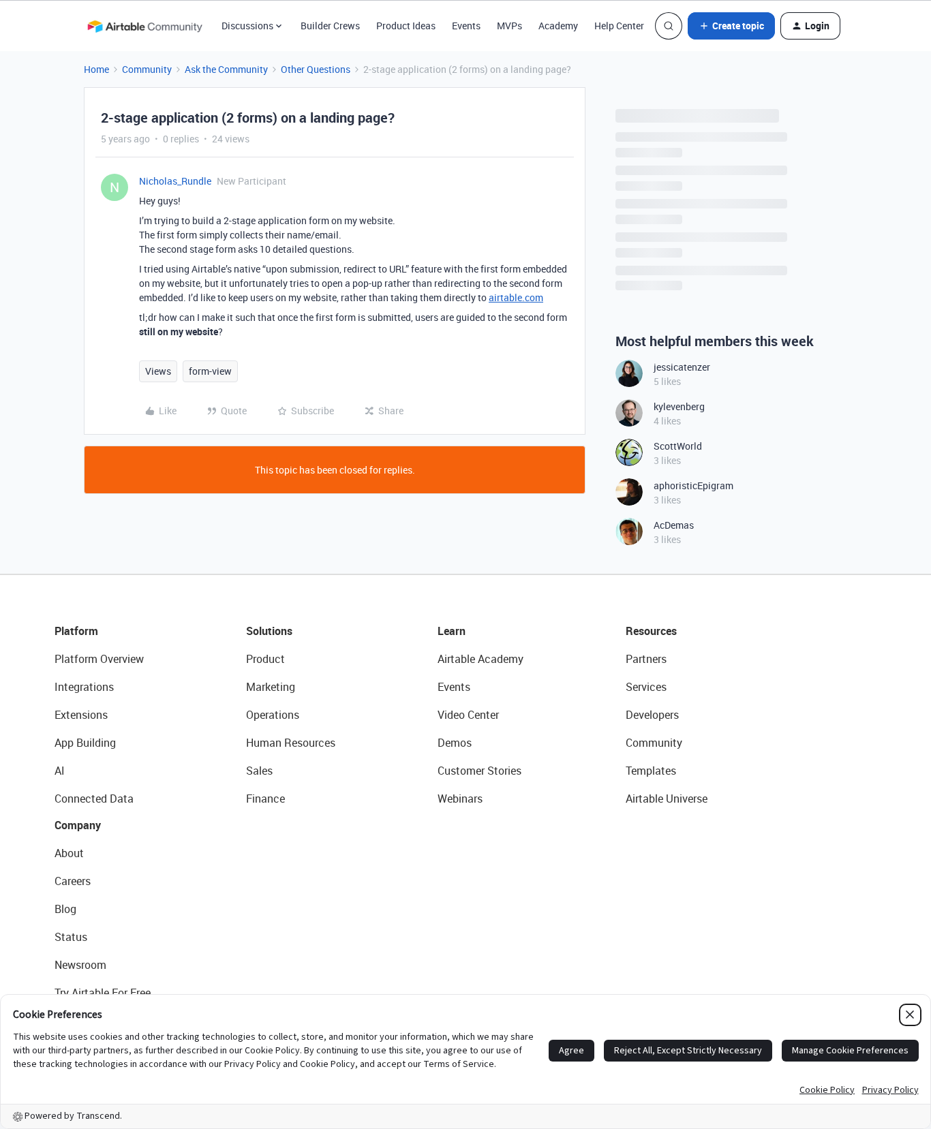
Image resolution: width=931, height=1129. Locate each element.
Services (646, 686)
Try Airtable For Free (103, 992)
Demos (455, 742)
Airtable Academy (480, 658)
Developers (652, 714)
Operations (272, 714)
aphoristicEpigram (693, 485)
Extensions (81, 714)
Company (78, 825)
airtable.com (516, 297)
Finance (265, 798)
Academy (558, 25)
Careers (73, 880)
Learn (452, 630)
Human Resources (290, 742)
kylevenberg (679, 406)
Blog (65, 908)
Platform (76, 630)
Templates (651, 770)
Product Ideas (406, 25)
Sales (259, 770)
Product (265, 658)
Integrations (84, 686)
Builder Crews (330, 25)
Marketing (270, 686)
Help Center (619, 25)
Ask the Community (226, 69)
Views (158, 371)
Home (96, 69)
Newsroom (80, 964)
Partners (646, 658)
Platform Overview (99, 658)
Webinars (460, 798)
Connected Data (94, 798)
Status (71, 936)
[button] (731, 26)
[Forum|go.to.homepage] (144, 26)
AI (60, 770)
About (69, 853)
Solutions (269, 630)
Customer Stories (479, 770)
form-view (210, 371)
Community (147, 69)
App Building (85, 742)
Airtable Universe (666, 798)
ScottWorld (678, 445)
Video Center (468, 714)
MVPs (509, 25)
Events (466, 25)
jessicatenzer (682, 366)
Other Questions (315, 69)
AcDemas (674, 525)
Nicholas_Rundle (175, 180)
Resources (651, 630)
